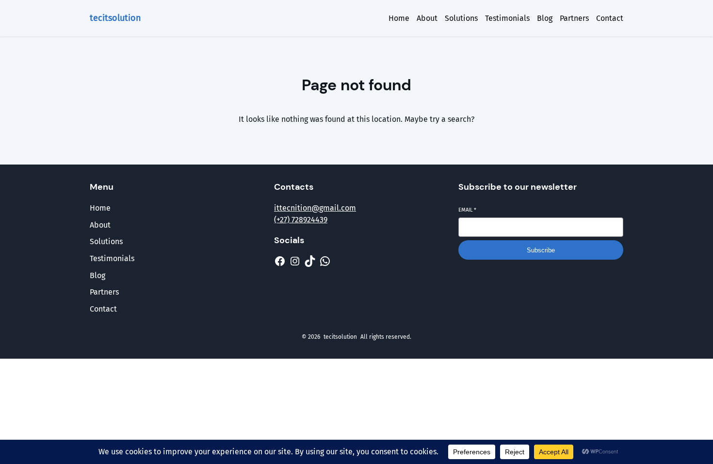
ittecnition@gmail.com (315, 208)
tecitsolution (115, 18)
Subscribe (541, 250)
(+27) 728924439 (300, 219)
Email (467, 210)
